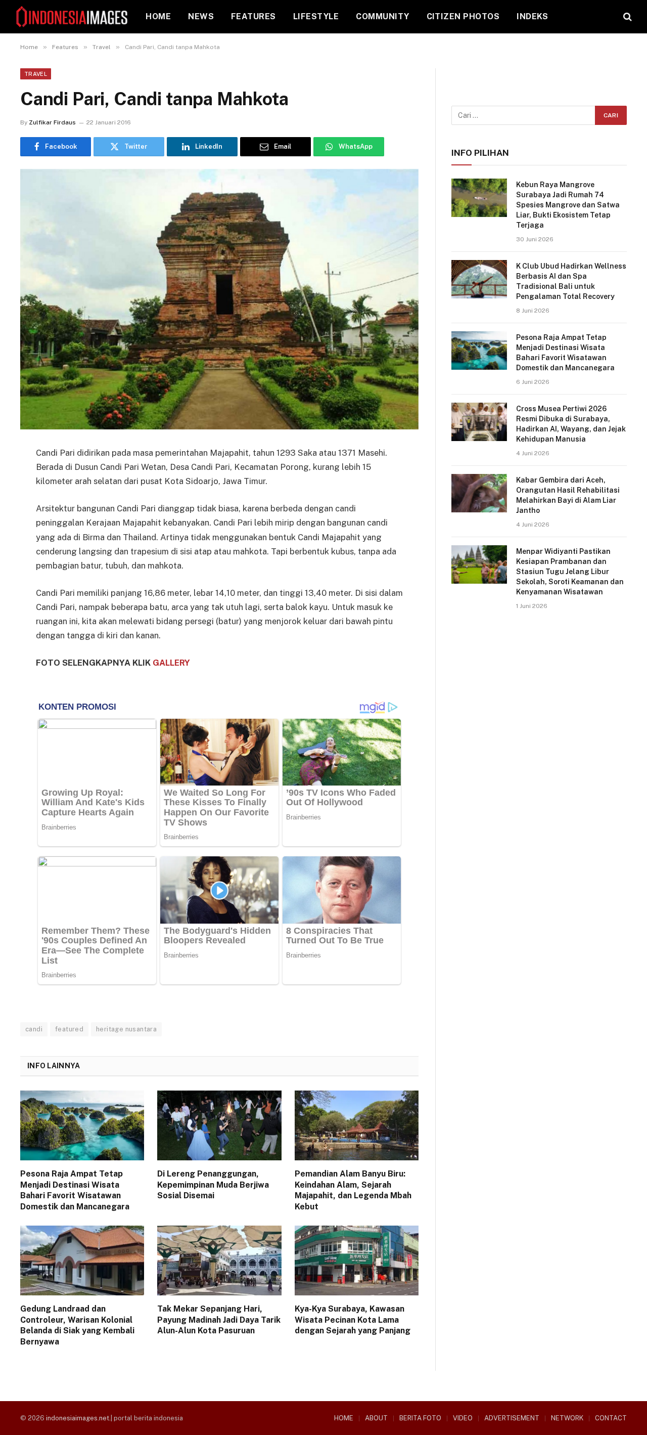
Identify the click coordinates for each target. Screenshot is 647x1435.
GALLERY (171, 663)
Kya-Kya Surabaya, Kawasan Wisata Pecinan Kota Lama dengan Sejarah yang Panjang (352, 1320)
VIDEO (463, 1418)
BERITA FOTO (420, 1418)
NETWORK (567, 1418)
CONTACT (611, 1418)
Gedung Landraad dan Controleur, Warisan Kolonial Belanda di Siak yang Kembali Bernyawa (77, 1325)
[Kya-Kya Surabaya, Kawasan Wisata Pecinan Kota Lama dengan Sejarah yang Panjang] (357, 1260)
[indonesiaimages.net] (72, 16)
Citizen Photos (463, 16)
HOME (158, 16)
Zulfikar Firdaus (52, 122)
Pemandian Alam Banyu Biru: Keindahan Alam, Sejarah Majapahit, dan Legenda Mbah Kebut (353, 1190)
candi (33, 1029)
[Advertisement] (539, 704)
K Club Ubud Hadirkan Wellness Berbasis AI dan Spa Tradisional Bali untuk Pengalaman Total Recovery (571, 281)
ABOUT (376, 1418)
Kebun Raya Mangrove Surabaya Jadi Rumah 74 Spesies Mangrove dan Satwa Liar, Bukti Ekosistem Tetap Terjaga (568, 205)
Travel (35, 74)
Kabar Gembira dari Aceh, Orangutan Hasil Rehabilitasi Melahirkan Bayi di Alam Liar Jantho (568, 495)
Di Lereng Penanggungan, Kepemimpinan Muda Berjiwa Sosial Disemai (213, 1185)
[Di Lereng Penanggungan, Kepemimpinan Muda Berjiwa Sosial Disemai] (219, 1125)
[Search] (626, 17)
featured (69, 1029)
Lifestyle (316, 16)
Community (382, 16)
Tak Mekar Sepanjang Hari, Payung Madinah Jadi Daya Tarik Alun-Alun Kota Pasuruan (219, 1320)
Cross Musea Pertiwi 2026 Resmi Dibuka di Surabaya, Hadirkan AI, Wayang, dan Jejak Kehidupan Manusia (571, 424)
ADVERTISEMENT (511, 1418)
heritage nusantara (126, 1029)
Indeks (532, 16)
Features (253, 16)
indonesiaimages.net (77, 1418)
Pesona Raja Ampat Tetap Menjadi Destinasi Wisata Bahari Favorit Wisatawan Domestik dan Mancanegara (74, 1190)
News (201, 16)
